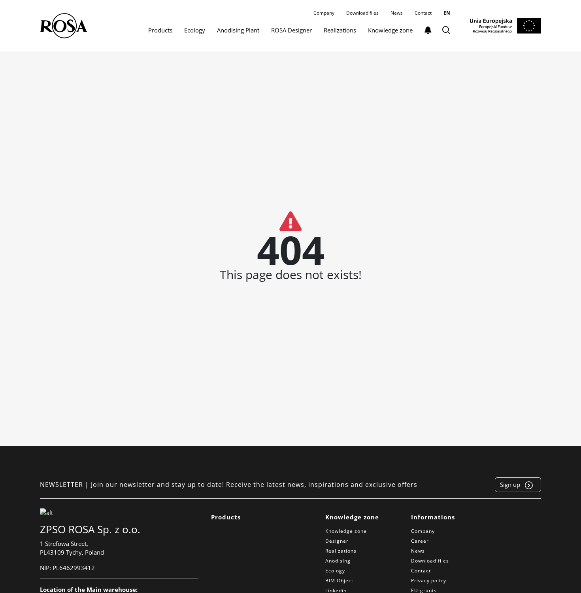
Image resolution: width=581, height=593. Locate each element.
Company (323, 13)
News (396, 13)
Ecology (194, 30)
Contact (423, 13)
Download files (362, 13)
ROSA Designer (291, 30)
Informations (433, 517)
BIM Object (339, 580)
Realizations (340, 30)
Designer (337, 541)
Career (420, 541)
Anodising (338, 560)
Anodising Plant (238, 30)
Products (160, 30)
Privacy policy (428, 580)
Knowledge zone (390, 30)
